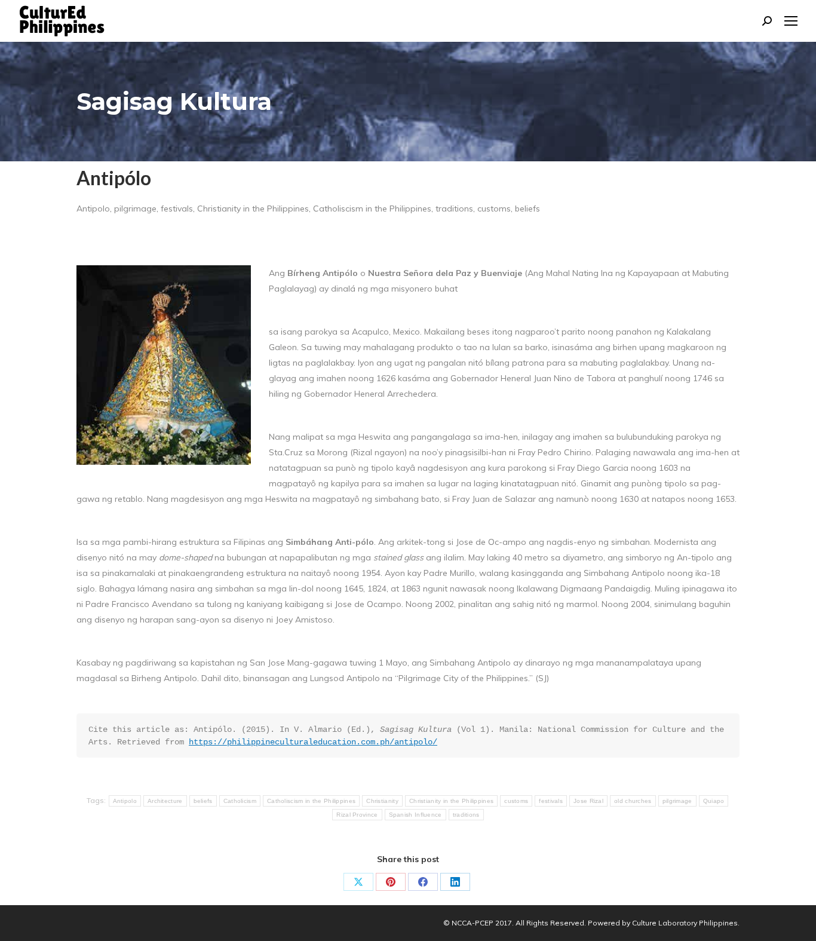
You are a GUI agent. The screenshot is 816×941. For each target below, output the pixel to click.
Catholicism (239, 801)
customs (516, 801)
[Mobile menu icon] (791, 21)
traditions (466, 814)
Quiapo (714, 801)
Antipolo (125, 801)
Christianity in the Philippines (451, 801)
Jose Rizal (588, 801)
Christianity (382, 801)
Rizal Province (357, 814)
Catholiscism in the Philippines (311, 801)
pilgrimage (677, 801)
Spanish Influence (415, 814)
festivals (551, 801)
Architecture (165, 801)
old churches (633, 801)
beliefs (203, 801)
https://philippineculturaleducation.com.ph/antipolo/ (313, 742)
